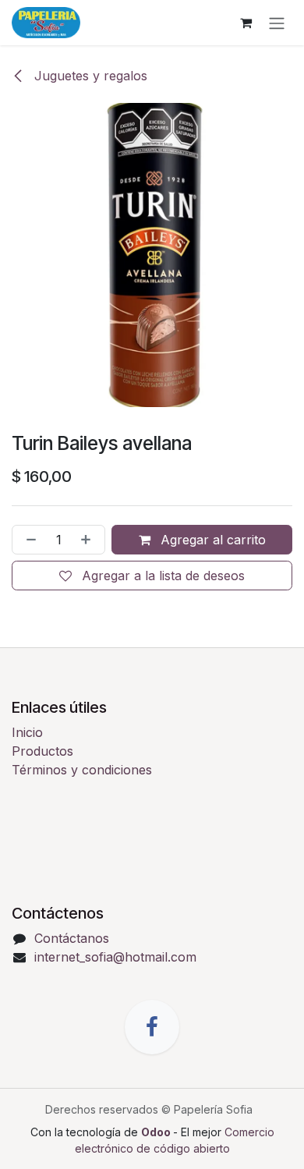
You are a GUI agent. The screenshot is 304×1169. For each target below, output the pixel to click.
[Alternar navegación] (276, 22)
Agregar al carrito (211, 539)
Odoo (157, 1132)
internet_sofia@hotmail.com (115, 957)
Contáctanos (71, 938)
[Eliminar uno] (28, 540)
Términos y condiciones (82, 770)
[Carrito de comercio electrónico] (245, 22)
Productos (42, 751)
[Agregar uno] (88, 540)
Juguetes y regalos (88, 75)
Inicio (27, 732)
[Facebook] (152, 1027)
